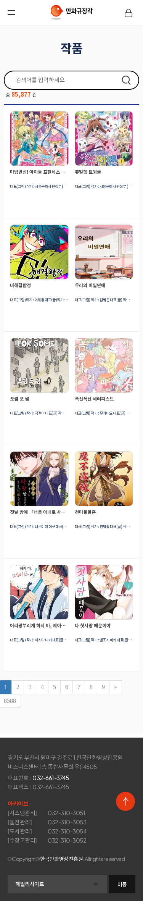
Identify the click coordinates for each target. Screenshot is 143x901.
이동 (122, 884)
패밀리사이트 (29, 883)
